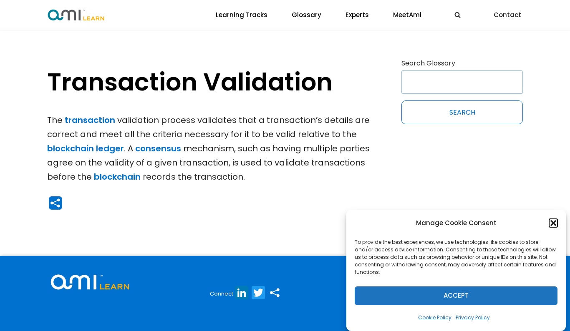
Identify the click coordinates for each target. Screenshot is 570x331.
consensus (158, 148)
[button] (553, 223)
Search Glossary (428, 63)
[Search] (457, 15)
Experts (357, 14)
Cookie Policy (434, 317)
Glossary (306, 14)
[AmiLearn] (76, 15)
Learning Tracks (241, 14)
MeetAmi (407, 14)
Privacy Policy (473, 317)
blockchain (117, 177)
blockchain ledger (85, 148)
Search (462, 112)
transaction (90, 120)
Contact (507, 14)
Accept (456, 295)
